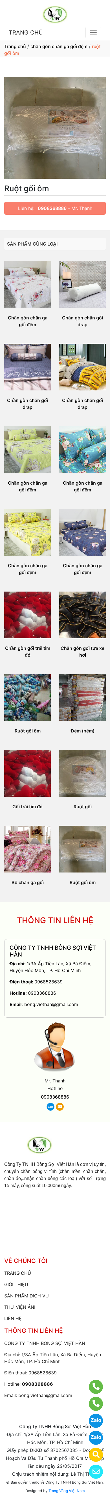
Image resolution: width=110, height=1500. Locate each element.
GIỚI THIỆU (16, 1284)
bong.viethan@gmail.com (51, 1004)
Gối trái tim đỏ (27, 806)
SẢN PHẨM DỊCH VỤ (26, 1296)
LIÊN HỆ (13, 1318)
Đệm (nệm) (82, 731)
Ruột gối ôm (28, 731)
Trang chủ (15, 46)
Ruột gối (83, 806)
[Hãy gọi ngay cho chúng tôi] (92, 1403)
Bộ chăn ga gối (28, 882)
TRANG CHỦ (26, 32)
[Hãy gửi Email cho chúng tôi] (92, 1471)
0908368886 (52, 208)
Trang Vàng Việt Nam (67, 1490)
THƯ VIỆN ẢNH (21, 1307)
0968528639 (48, 982)
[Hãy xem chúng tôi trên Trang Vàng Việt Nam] (92, 1454)
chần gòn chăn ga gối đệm (58, 46)
